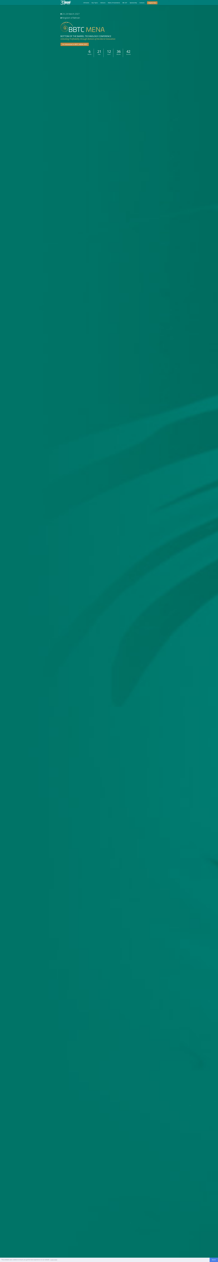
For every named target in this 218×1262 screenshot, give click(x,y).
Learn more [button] (53, 1259)
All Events (86, 2)
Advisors (102, 2)
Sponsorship (133, 2)
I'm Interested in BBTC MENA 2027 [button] (74, 44)
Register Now (152, 3)
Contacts (141, 2)
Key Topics (95, 2)
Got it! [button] (214, 1259)
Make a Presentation (114, 2)
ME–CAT (125, 2)
